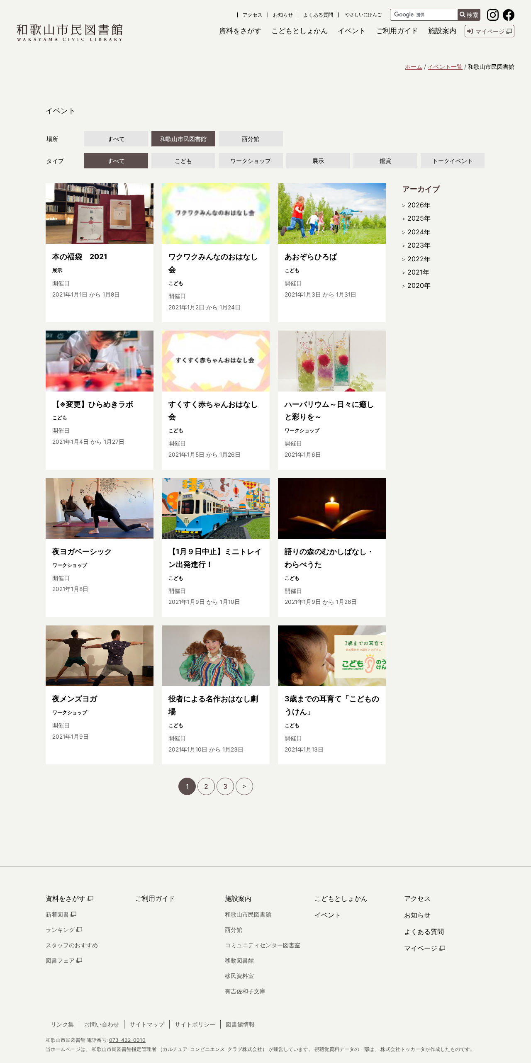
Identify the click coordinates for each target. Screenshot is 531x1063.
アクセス (253, 14)
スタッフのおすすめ (72, 945)
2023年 (419, 245)
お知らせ (283, 14)
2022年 (419, 259)
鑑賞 (385, 160)
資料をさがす (67, 898)
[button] (240, 31)
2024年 (419, 232)
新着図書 (58, 914)
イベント (327, 915)
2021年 (418, 272)
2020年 (419, 285)
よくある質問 (318, 14)
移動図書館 (239, 960)
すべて (116, 138)
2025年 (419, 218)
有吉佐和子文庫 (245, 991)
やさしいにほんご (363, 14)
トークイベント (452, 160)
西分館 (250, 138)
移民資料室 (239, 975)
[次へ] (244, 786)
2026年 (419, 205)
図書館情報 (240, 1024)
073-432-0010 (127, 1040)
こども (183, 160)
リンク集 (62, 1024)
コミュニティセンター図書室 (262, 945)
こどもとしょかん (341, 898)
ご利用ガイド (155, 898)
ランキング (61, 929)
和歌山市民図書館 (183, 138)
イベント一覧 (445, 66)
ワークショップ (250, 160)
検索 (472, 14)
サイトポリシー (195, 1024)
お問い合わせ (101, 1024)
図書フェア (61, 960)
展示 (318, 160)
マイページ (421, 948)
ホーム (413, 66)
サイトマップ (146, 1024)
